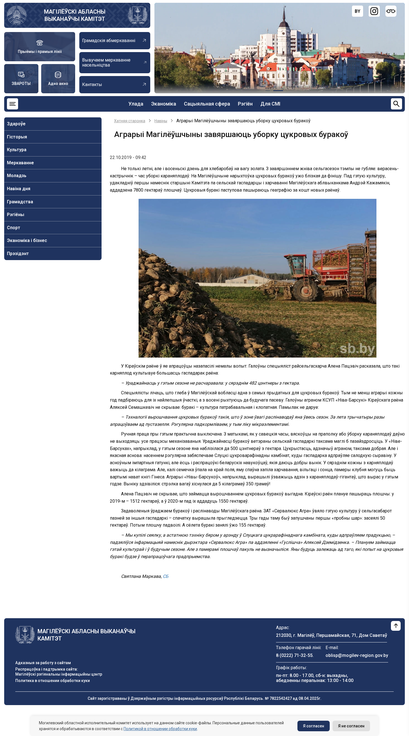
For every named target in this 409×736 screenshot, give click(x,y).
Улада (136, 104)
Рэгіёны (15, 214)
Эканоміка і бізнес (27, 240)
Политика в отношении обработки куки (52, 680)
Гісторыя (17, 137)
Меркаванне (20, 162)
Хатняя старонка (129, 121)
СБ (165, 576)
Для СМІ (270, 104)
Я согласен (313, 726)
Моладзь (16, 175)
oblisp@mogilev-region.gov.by (357, 655)
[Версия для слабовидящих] (390, 11)
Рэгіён (245, 104)
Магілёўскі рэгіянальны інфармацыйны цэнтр (58, 674)
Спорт (13, 227)
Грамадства (20, 201)
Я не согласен (351, 726)
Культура (16, 149)
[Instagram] (374, 11)
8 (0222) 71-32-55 (294, 655)
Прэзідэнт (18, 253)
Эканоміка (163, 104)
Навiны (160, 121)
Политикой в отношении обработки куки (160, 729)
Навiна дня (18, 188)
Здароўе (16, 123)
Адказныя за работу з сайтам (43, 663)
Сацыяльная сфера (207, 104)
